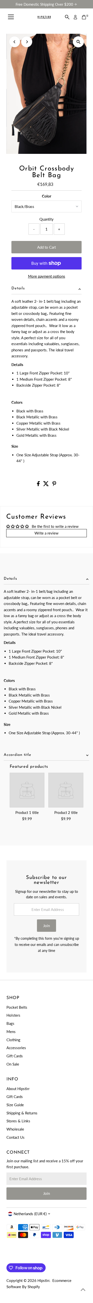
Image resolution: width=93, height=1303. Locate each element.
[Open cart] (84, 17)
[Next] (26, 41)
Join (46, 925)
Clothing (13, 1039)
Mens (11, 1031)
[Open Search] (67, 17)
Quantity (46, 219)
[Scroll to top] (83, 1289)
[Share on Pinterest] (54, 484)
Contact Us (15, 1137)
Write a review (46, 533)
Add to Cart (46, 247)
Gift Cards (14, 1056)
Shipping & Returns (21, 1113)
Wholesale (15, 1129)
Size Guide (15, 1105)
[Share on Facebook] (39, 484)
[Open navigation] (10, 17)
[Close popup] (85, 1221)
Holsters (13, 1015)
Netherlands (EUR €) (30, 1213)
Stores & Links (18, 1121)
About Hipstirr (18, 1088)
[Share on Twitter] (46, 484)
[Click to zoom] (78, 41)
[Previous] (14, 41)
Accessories (16, 1047)
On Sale (12, 1064)
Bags (10, 1023)
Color (46, 196)
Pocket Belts (16, 1007)
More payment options (46, 276)
